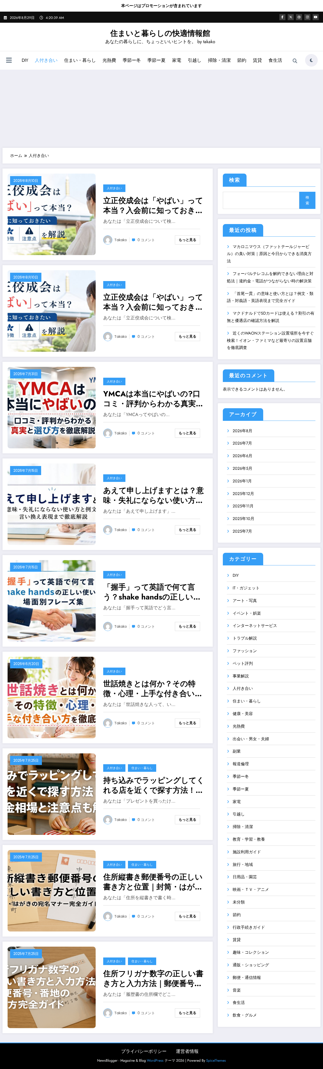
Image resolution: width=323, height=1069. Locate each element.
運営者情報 (187, 1051)
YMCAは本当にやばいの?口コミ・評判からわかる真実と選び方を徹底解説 (153, 398)
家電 (176, 60)
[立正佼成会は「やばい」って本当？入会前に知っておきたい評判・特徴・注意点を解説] (52, 214)
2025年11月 (243, 506)
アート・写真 (245, 601)
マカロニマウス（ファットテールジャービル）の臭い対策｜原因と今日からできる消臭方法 (269, 254)
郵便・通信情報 (247, 977)
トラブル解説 (245, 638)
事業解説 (241, 676)
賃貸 (257, 60)
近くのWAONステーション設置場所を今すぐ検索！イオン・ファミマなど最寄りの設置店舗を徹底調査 (270, 340)
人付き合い (46, 60)
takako (120, 239)
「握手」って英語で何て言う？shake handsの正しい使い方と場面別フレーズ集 (152, 592)
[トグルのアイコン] (9, 61)
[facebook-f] (282, 17)
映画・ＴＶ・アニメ (251, 889)
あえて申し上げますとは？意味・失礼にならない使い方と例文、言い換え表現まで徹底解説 (153, 495)
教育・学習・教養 (249, 839)
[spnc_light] (311, 60)
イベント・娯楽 (247, 613)
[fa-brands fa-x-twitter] (291, 17)
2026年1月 (242, 481)
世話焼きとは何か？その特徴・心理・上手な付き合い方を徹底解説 (152, 688)
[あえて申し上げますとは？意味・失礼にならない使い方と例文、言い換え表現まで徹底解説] (52, 504)
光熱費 (109, 60)
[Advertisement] (161, 107)
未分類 (239, 902)
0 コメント (146, 239)
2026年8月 (242, 431)
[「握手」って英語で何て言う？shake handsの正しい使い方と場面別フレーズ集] (52, 600)
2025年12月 (243, 494)
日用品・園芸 (245, 877)
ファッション (245, 651)
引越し (194, 60)
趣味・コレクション (251, 952)
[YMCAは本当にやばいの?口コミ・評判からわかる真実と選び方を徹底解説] (52, 407)
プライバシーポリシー (144, 1051)
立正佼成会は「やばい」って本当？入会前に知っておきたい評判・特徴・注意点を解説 (153, 205)
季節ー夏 (156, 60)
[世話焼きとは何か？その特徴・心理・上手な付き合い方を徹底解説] (52, 697)
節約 (241, 60)
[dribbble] (299, 17)
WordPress (155, 1060)
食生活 (275, 60)
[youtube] (316, 17)
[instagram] (307, 17)
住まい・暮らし (80, 60)
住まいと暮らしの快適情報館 (160, 33)
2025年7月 (242, 531)
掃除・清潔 (219, 60)
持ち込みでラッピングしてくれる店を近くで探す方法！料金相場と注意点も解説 (153, 785)
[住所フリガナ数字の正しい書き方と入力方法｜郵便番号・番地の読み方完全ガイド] (52, 987)
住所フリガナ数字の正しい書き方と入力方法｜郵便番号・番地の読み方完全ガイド (153, 978)
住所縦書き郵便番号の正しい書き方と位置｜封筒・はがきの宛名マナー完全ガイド (153, 882)
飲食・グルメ (245, 1015)
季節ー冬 (132, 60)
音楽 (237, 990)
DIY (25, 60)
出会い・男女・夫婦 (251, 739)
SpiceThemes (216, 1060)
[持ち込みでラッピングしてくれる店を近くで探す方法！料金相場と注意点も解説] (52, 794)
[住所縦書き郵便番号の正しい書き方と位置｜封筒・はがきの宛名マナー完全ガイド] (52, 890)
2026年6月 (242, 456)
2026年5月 (242, 468)
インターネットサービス (255, 625)
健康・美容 (243, 714)
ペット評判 (243, 663)
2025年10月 (243, 519)
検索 (234, 180)
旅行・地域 (243, 864)
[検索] (295, 61)
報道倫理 (241, 764)
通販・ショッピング (251, 965)
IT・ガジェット (246, 588)
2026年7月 (242, 443)
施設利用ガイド (247, 852)
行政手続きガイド (249, 927)
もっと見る (187, 239)
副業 (237, 751)
